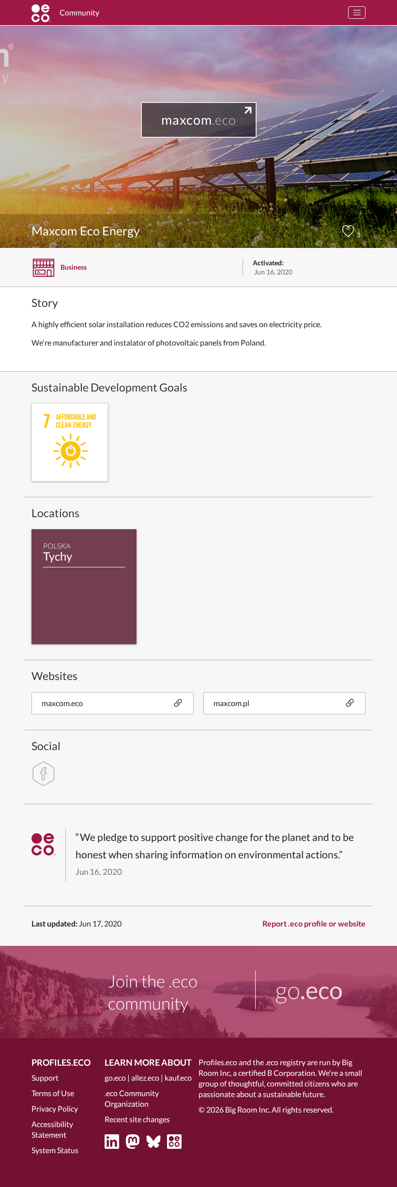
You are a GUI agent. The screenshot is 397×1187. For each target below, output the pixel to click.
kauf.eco (178, 1077)
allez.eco (145, 1077)
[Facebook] (43, 774)
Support (45, 1077)
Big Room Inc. (247, 1109)
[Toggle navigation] (357, 12)
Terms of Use (52, 1093)
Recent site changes (137, 1119)
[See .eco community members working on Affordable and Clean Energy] (69, 442)
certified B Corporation (276, 1072)
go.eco (115, 1077)
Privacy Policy (54, 1108)
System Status (54, 1150)
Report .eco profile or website (314, 923)
